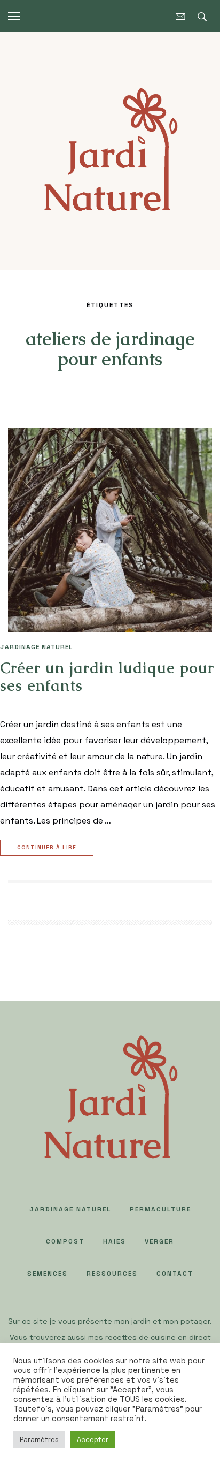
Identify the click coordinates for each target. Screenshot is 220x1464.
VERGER (159, 1241)
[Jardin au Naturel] (110, 150)
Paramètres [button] (39, 1439)
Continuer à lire (46, 847)
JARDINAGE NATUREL (36, 647)
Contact (174, 1273)
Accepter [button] (92, 1439)
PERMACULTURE (160, 1209)
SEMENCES (47, 1273)
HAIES (114, 1241)
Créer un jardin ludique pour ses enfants (107, 677)
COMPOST (65, 1241)
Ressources (112, 1273)
